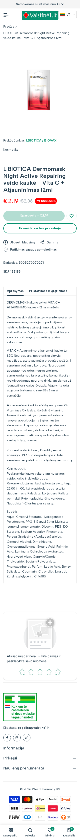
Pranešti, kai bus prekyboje (40, 228)
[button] (71, 216)
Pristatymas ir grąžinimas (48, 291)
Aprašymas (15, 291)
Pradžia (8, 26)
